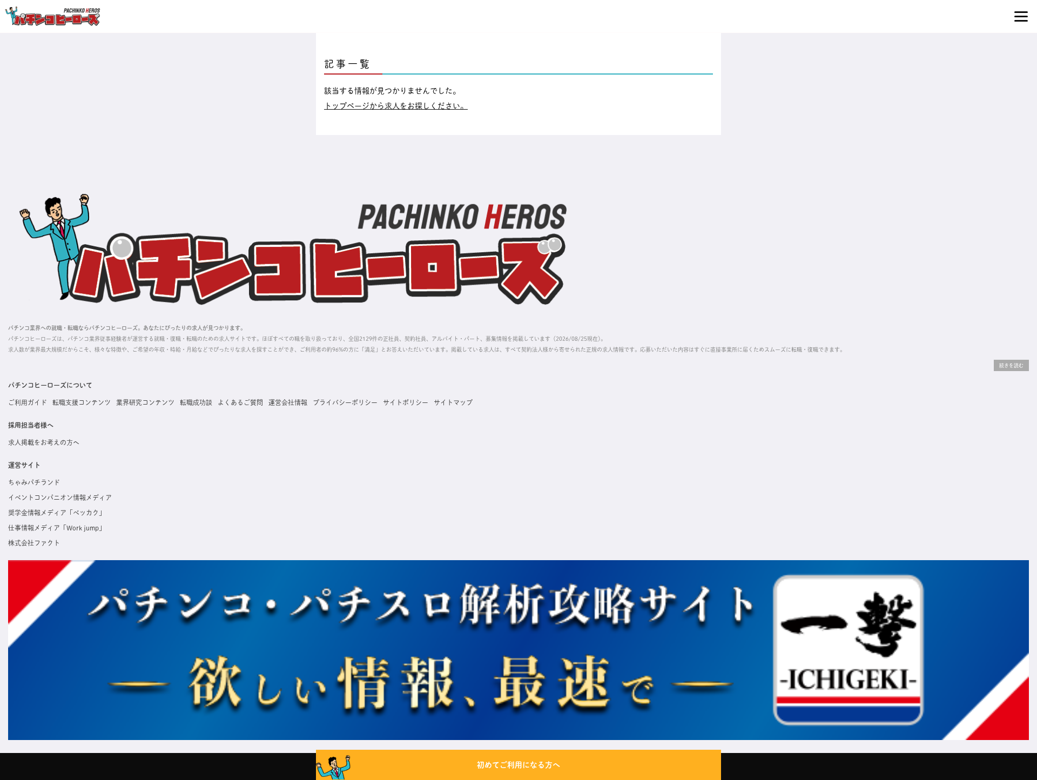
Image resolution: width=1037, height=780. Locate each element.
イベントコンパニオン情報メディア (60, 497)
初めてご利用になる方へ (518, 765)
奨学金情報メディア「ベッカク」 (56, 512)
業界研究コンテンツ (145, 402)
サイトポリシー (405, 402)
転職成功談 (196, 402)
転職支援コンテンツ (81, 402)
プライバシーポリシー (345, 402)
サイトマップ (453, 402)
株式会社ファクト (34, 543)
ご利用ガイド (27, 402)
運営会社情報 (287, 402)
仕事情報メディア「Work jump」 (56, 528)
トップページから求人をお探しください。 (396, 106)
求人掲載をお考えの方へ (43, 442)
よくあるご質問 (240, 402)
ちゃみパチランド (34, 482)
